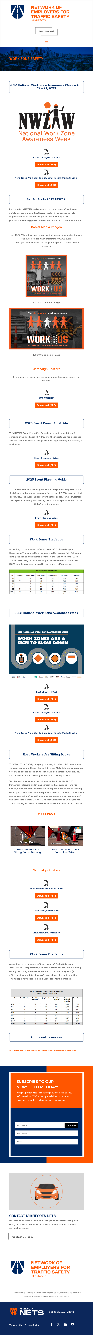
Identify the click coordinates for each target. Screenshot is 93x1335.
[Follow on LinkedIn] (66, 1324)
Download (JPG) (46, 185)
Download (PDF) (46, 164)
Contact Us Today (22, 1236)
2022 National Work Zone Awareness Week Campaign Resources (42, 1050)
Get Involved (46, 31)
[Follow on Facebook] (52, 1324)
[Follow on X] (59, 1324)
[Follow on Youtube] (73, 1324)
